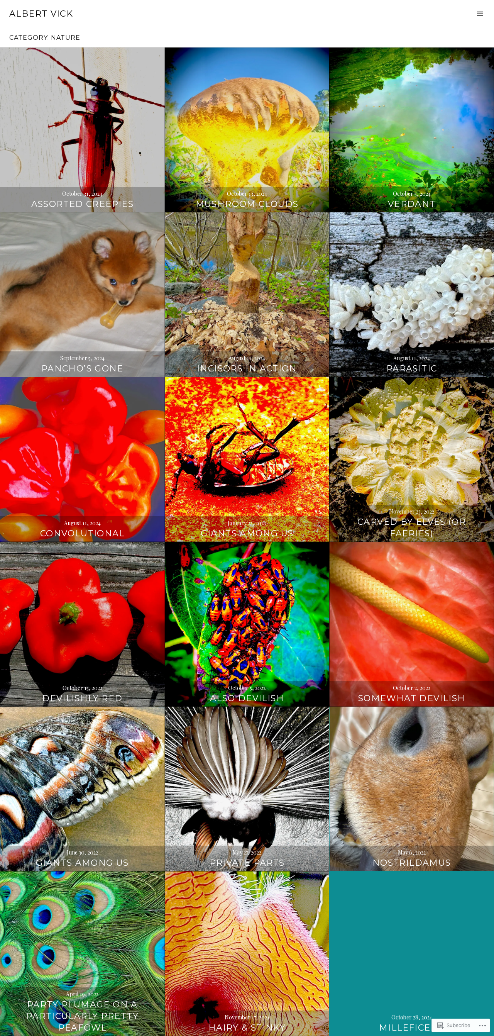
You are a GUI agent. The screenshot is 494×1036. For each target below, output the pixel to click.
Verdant (412, 204)
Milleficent (411, 1027)
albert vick (41, 13)
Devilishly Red (82, 698)
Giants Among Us (247, 533)
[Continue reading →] (82, 129)
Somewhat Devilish (411, 698)
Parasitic (411, 368)
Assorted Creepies (82, 204)
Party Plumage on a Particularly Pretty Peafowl (82, 1016)
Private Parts (247, 863)
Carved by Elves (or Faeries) (411, 528)
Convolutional (82, 533)
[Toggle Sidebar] (480, 14)
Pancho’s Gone (82, 368)
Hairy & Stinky (247, 1027)
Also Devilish (247, 698)
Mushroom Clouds (247, 204)
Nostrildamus (411, 863)
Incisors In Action (247, 368)
